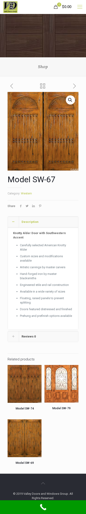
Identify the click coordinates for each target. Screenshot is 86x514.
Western (26, 193)
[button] (70, 100)
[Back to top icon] (43, 483)
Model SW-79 (61, 408)
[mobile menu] (80, 7)
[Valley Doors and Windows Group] (10, 7)
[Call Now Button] (43, 507)
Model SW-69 (25, 462)
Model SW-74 (25, 408)
